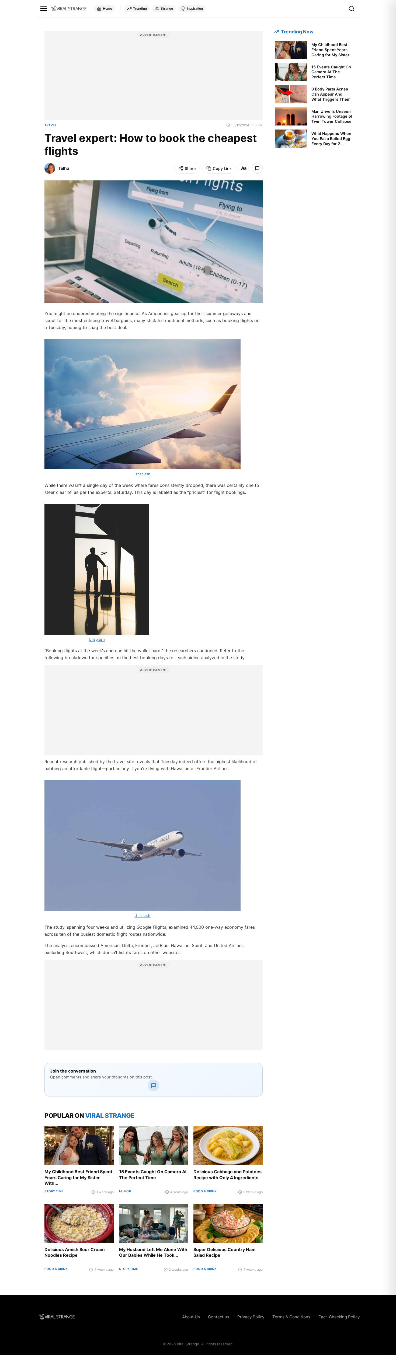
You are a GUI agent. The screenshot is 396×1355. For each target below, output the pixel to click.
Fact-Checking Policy (339, 1316)
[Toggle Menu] (43, 8)
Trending (140, 8)
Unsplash (142, 474)
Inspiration (195, 8)
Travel (50, 125)
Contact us (218, 1316)
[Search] (351, 8)
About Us (191, 1316)
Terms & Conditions (291, 1316)
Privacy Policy (250, 1316)
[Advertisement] (153, 78)
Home (107, 8)
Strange (167, 8)
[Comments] (257, 168)
